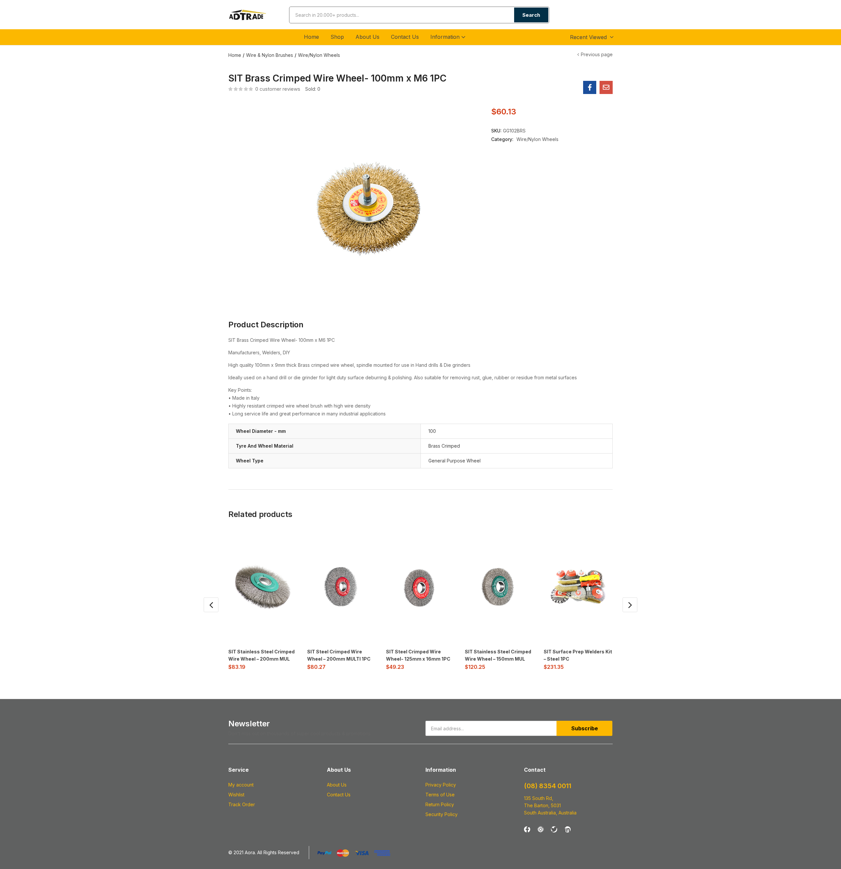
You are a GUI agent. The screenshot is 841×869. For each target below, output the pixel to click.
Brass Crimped (444, 446)
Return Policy (439, 804)
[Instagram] (540, 829)
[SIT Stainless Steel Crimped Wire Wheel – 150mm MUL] (499, 587)
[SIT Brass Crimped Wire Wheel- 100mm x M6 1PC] (589, 87)
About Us (367, 37)
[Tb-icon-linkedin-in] (567, 829)
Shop (337, 37)
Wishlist (236, 794)
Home (311, 37)
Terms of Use (440, 794)
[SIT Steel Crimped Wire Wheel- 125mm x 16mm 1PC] (420, 587)
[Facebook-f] (527, 829)
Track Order (241, 804)
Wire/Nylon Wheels (319, 55)
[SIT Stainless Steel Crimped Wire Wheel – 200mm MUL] (262, 586)
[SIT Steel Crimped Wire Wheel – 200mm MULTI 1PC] (341, 587)
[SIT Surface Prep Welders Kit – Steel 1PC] (578, 586)
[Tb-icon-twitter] (554, 829)
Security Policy (441, 814)
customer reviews (277, 89)
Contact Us (405, 37)
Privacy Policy (440, 784)
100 (432, 431)
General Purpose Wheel (454, 460)
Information (445, 37)
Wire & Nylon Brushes (269, 55)
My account (241, 784)
